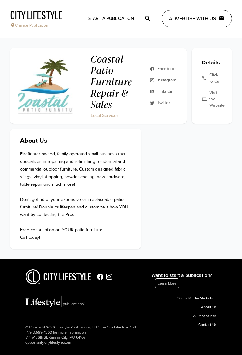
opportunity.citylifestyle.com (48, 342)
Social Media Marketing (197, 298)
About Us (209, 307)
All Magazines (205, 316)
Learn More (167, 283)
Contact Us (207, 324)
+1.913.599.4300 (38, 332)
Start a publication (111, 18)
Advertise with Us (192, 18)
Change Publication (31, 25)
